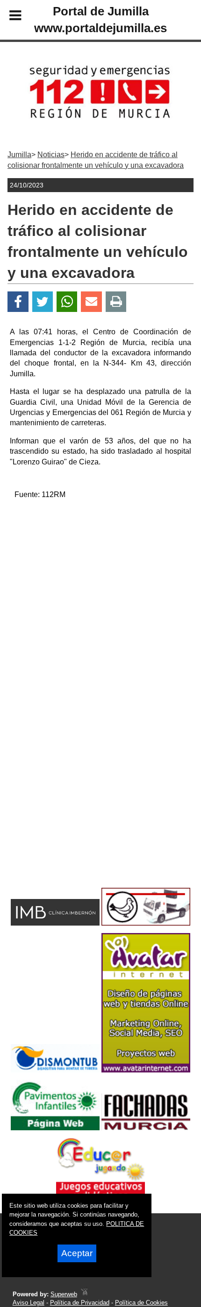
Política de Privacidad (79, 1302)
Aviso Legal (28, 1302)
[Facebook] (18, 301)
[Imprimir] (116, 301)
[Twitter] (42, 301)
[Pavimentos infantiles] (55, 1128)
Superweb (63, 1294)
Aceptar (77, 1253)
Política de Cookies (141, 1302)
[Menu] (7, 17)
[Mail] (91, 301)
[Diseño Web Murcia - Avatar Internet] (84, 1294)
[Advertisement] (100, 607)
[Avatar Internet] (145, 1070)
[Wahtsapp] (67, 301)
